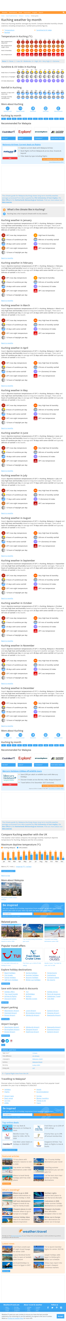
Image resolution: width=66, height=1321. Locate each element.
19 (47, 854)
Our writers (17, 1309)
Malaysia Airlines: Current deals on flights (21, 144)
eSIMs (6, 1103)
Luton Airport (31, 1011)
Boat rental (8, 1098)
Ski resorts (51, 980)
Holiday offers (9, 992)
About (7, 1307)
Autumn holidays (32, 977)
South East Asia (13, 16)
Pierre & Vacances (53, 994)
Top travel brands (11, 994)
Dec (62, 118)
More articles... (6, 1183)
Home (2, 16)
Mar (14, 118)
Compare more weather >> (8, 871)
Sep (46, 118)
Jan (3, 118)
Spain (37, 1310)
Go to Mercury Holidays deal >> (52, 786)
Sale (10, 158)
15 (52, 855)
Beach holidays (9, 973)
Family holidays (10, 977)
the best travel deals (16, 1236)
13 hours (34, 1053)
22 (36, 853)
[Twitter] (7, 1041)
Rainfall (7, 32)
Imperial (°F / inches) (23, 867)
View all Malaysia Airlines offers (56, 162)
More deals (5, 1002)
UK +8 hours (35, 1056)
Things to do (41, 1101)
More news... (6, 1271)
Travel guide (46, 111)
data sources (7, 202)
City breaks (8, 975)
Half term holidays (11, 980)
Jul (35, 118)
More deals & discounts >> (10, 1150)
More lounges (5, 1035)
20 (31, 854)
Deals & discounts (58, 111)
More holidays (5, 983)
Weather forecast (20, 111)
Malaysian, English (37, 1059)
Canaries (38, 1307)
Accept (60, 1316)
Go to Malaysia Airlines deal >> (52, 159)
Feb (9, 118)
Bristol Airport (9, 1015)
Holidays (7, 1089)
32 (18, 851)
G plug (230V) (36, 1065)
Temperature (9, 30)
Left (33, 1068)
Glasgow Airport (53, 1013)
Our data (16, 1307)
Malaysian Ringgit (37, 1062)
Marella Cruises (31, 999)
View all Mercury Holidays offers (56, 788)
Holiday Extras (52, 992)
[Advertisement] (33, 5)
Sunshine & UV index (44, 30)
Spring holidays (31, 973)
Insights (34, 12)
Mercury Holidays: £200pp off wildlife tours (22, 771)
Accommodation (42, 1092)
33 (24, 850)
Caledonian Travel (53, 996)
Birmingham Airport (33, 1013)
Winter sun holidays (33, 980)
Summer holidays (32, 975)
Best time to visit (8, 111)
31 (13, 851)
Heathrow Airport (32, 1032)
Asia (7, 16)
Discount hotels (10, 999)
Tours (38, 1103)
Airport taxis (9, 1096)
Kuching (27, 16)
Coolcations (51, 975)
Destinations (13, 12)
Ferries (39, 1096)
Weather (5, 12)
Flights (6, 1092)
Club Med (50, 999)
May (25, 118)
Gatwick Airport (53, 1011)
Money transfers (42, 1098)
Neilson (28, 996)
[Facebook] (3, 1041)
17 (26, 854)
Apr (19, 118)
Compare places (53, 977)
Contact (7, 1309)
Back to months (7, 258)
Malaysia (21, 16)
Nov (56, 118)
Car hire (7, 1101)
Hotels (38, 1089)
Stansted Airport (10, 1013)
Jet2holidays (30, 994)
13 (21, 855)
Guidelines (17, 1310)
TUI (27, 992)
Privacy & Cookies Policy (15, 1318)
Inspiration (27, 12)
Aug (40, 118)
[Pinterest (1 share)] (11, 1041)
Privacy (7, 1310)
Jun (30, 118)
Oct (51, 118)
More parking (5, 1019)
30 (3, 851)
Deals (20, 12)
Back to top (5, 876)
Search (41, 12)
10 (15, 856)
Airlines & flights (10, 996)
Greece (38, 1309)
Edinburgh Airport (32, 1015)
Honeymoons (52, 973)
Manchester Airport (11, 1011)
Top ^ (3, 1045)
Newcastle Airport (54, 1015)
